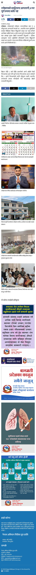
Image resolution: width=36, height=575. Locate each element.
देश (3, 187)
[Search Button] (34, 2)
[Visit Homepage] (18, 2)
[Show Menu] (2, 2)
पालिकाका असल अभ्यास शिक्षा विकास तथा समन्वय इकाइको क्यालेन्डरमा (17, 158)
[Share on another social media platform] (31, 19)
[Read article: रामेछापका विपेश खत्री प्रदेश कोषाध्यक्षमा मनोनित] (18, 177)
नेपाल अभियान (7, 15)
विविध (4, 252)
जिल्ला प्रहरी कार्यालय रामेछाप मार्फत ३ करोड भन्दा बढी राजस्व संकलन (17, 223)
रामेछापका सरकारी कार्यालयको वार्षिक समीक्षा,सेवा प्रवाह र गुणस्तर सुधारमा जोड (16, 256)
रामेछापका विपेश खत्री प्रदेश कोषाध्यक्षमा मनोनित (14, 191)
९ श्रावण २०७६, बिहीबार (17, 15)
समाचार (4, 218)
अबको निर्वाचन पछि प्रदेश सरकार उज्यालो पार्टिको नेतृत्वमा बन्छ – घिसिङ (17, 124)
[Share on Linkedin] (25, 19)
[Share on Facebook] (10, 19)
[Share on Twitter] (17, 19)
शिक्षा (4, 153)
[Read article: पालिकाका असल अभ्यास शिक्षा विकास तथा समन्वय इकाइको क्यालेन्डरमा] (18, 143)
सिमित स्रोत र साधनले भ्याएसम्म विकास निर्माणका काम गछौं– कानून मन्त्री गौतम (17, 290)
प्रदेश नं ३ (4, 120)
